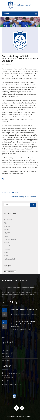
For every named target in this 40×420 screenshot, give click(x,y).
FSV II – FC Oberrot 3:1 (10, 192)
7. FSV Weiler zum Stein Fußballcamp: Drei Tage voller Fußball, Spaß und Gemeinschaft (23, 324)
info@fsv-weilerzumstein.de (12, 381)
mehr (3, 337)
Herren (6, 242)
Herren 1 (7, 246)
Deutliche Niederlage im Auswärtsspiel (24, 197)
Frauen (6, 236)
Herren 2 (7, 249)
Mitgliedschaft (8, 353)
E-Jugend (5, 179)
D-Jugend (7, 226)
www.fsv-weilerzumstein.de (12, 384)
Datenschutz (7, 357)
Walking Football (9, 259)
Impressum (6, 360)
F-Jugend (7, 233)
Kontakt (5, 350)
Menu (6, 14)
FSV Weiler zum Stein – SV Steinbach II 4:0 (24, 310)
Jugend (6, 252)
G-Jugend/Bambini (10, 239)
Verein (6, 256)
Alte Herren (8, 219)
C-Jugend (7, 223)
